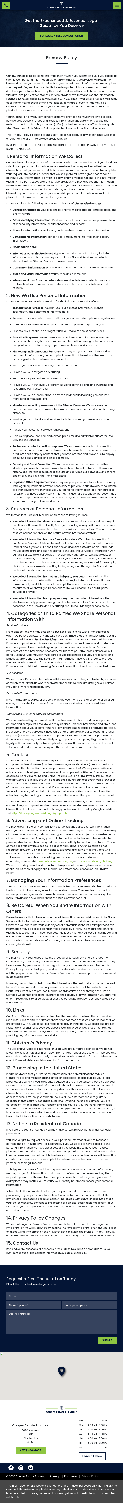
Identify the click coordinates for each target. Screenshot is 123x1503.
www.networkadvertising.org (55, 861)
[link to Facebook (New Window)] (11, 1467)
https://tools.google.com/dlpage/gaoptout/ (39, 813)
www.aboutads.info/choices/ (94, 861)
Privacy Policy (90, 1476)
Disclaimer (70, 1476)
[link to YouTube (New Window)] (30, 1467)
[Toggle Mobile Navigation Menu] (117, 5)
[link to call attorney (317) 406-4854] (6, 5)
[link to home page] (61, 5)
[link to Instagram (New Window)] (20, 1467)
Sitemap (54, 1476)
